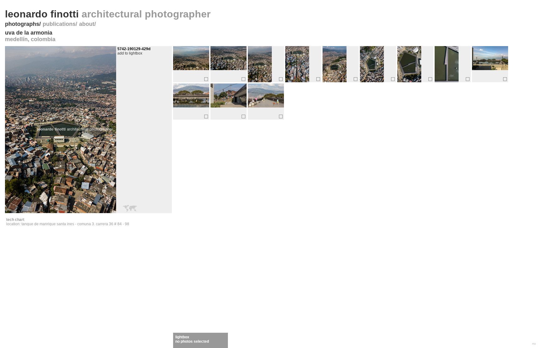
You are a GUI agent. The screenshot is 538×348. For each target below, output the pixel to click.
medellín (16, 39)
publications (59, 24)
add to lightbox (129, 53)
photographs (22, 24)
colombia (43, 39)
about (86, 24)
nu (534, 343)
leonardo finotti (107, 14)
